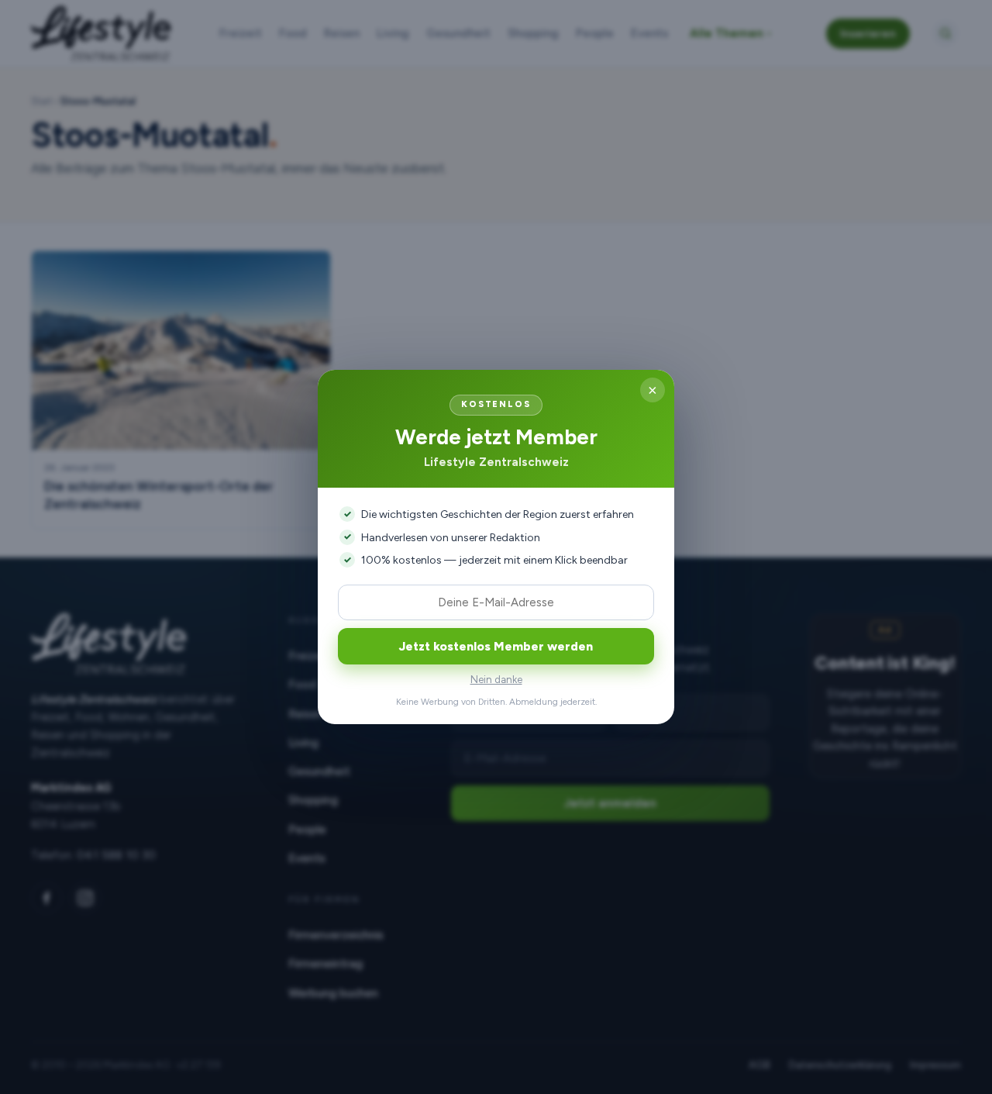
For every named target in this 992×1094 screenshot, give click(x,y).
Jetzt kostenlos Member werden (496, 646)
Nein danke (496, 679)
